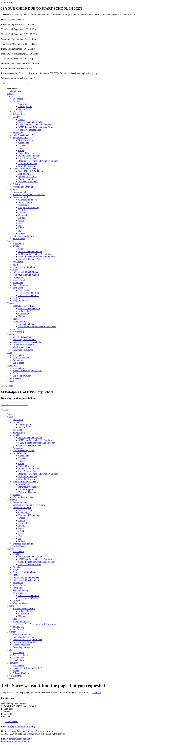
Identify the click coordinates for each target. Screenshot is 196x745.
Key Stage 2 (18, 332)
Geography (23, 215)
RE (19, 231)
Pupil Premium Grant (28, 158)
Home (9, 93)
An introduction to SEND (30, 122)
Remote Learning (20, 285)
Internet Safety (19, 280)
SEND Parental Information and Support (36, 127)
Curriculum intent (21, 192)
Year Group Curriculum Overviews (29, 194)
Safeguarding (19, 114)
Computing (23, 205)
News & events (14, 378)
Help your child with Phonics (26, 272)
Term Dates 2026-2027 (28, 295)
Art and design (25, 202)
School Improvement (27, 163)
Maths (21, 220)
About (10, 96)
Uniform (16, 298)
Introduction (18, 243)
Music (21, 223)
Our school (18, 99)
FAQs (15, 264)
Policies (16, 184)
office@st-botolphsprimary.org (21, 726)
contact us (96, 692)
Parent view (18, 282)
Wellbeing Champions (28, 181)
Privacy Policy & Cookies (21, 731)
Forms (15, 269)
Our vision (17, 111)
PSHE (21, 228)
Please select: (13, 88)
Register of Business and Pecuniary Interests (38, 161)
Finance (22, 148)
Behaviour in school (27, 176)
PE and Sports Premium (29, 155)
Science (21, 233)
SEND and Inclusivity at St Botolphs (35, 124)
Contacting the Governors (24, 339)
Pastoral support (25, 179)
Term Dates (18, 287)
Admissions (18, 132)
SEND (16, 117)
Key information (20, 137)
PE (19, 225)
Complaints (23, 143)
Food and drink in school (24, 267)
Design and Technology (29, 207)
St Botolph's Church (22, 376)
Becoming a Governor (23, 350)
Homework (18, 277)
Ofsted (21, 150)
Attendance (18, 262)
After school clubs (21, 357)
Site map (40, 731)
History (21, 218)
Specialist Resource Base (29, 130)
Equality (22, 145)
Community (12, 365)
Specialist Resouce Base (24, 306)
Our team (17, 101)
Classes (10, 303)
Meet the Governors (22, 337)
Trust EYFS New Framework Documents (37, 326)
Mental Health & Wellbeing (25, 168)
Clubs (9, 352)
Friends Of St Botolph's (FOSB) (27, 370)
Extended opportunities (23, 236)
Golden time (18, 360)
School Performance (27, 166)
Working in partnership (23, 187)
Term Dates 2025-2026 (28, 293)
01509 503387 (11, 721)
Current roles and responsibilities (27, 342)
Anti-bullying (24, 174)
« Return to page (14, 91)
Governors (12, 334)
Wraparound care (20, 300)
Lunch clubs (18, 363)
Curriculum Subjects (22, 197)
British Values (19, 238)
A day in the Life (26, 311)
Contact (10, 381)
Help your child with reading (26, 275)
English (21, 210)
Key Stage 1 (18, 329)
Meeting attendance (21, 347)
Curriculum (12, 189)
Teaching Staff (25, 106)
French (21, 212)
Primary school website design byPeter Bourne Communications (16, 740)
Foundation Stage (21, 321)
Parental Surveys (26, 153)
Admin (49, 731)
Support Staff (24, 109)
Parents (10, 241)
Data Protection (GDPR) (24, 135)
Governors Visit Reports (24, 344)
